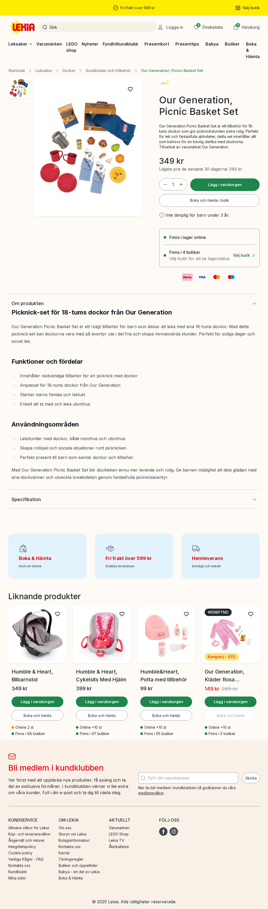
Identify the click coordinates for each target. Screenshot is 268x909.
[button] (246, 27)
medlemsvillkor (151, 793)
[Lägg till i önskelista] (130, 89)
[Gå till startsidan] (22, 27)
